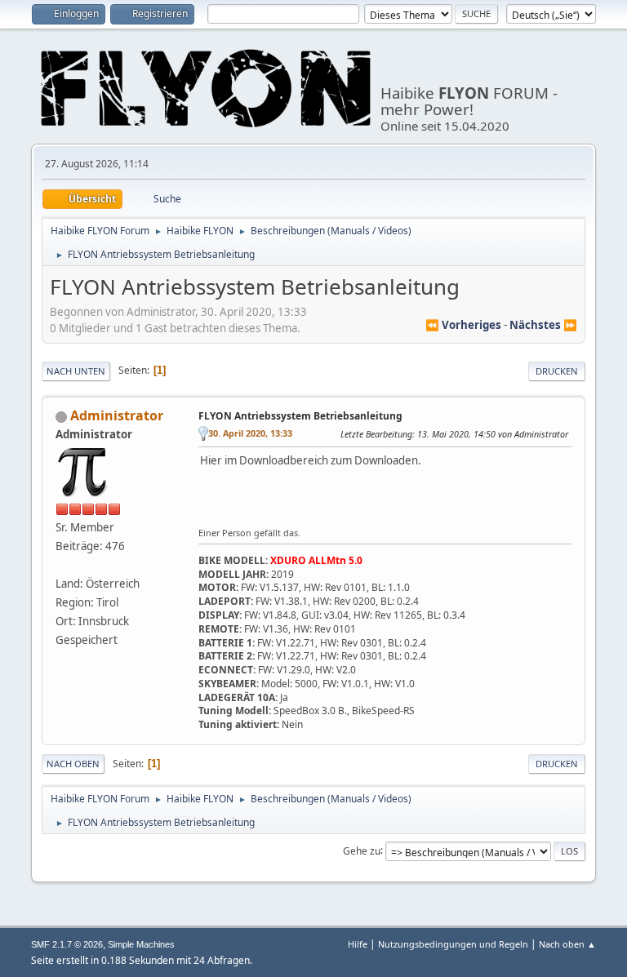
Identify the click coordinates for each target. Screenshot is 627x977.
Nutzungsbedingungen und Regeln (453, 944)
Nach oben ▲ (567, 944)
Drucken (557, 371)
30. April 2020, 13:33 (250, 433)
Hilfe (357, 944)
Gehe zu (361, 850)
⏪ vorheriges (463, 325)
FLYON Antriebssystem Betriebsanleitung (300, 416)
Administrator (116, 415)
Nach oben (73, 763)
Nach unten (76, 371)
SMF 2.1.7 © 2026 (67, 944)
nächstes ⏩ (543, 325)
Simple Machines (141, 944)
